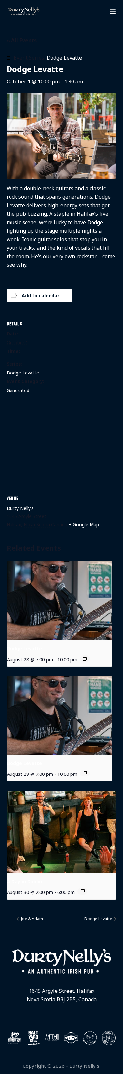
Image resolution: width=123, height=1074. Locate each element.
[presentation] (59, 600)
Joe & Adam (31, 918)
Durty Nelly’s (20, 508)
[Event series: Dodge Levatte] (85, 659)
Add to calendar (40, 295)
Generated (18, 390)
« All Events (22, 40)
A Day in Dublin (24, 881)
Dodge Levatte (23, 373)
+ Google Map (84, 524)
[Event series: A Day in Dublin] (82, 891)
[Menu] (113, 11)
